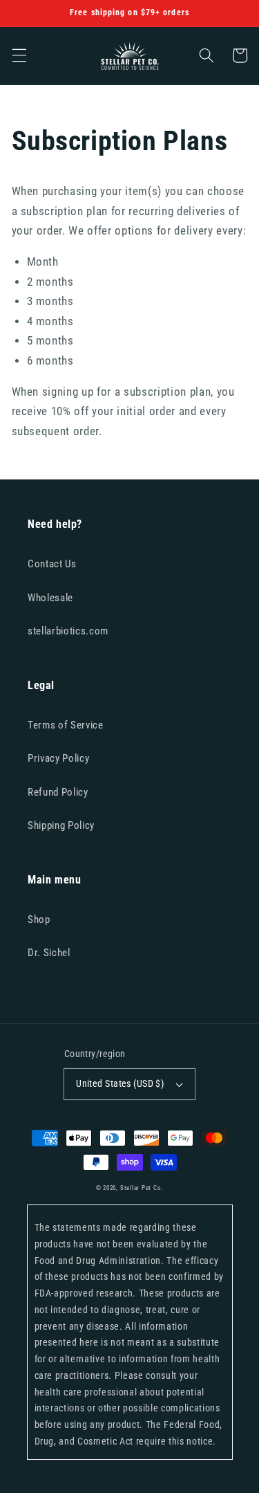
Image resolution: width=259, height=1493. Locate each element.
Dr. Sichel (49, 952)
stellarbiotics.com (68, 631)
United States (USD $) (120, 1083)
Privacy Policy (58, 758)
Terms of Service (66, 725)
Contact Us (52, 564)
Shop (39, 919)
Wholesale (50, 598)
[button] (18, 55)
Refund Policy (58, 792)
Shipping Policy (61, 825)
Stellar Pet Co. (142, 1187)
